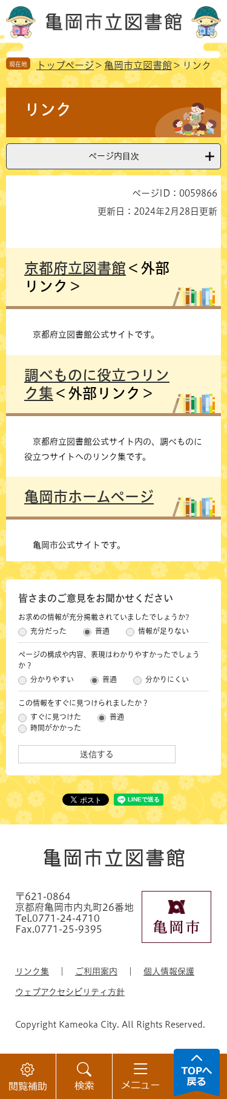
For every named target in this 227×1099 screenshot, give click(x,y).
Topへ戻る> (197, 1072)
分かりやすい (52, 679)
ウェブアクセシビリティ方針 (70, 992)
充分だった (48, 630)
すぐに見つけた (55, 716)
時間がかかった (55, 727)
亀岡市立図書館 (138, 65)
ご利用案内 (96, 971)
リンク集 (32, 971)
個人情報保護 (168, 971)
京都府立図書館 (75, 268)
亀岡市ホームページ (89, 496)
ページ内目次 (113, 156)
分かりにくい (167, 679)
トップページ (65, 65)
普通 (102, 630)
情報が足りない (163, 630)
